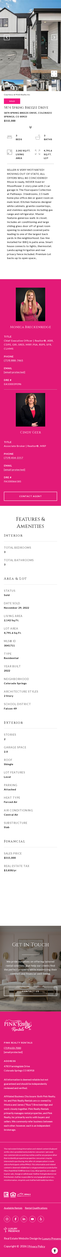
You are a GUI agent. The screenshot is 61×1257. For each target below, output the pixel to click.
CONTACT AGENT (30, 496)
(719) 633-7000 (12, 1047)
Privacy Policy (36, 1246)
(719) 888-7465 (13, 360)
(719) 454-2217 (13, 457)
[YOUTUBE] (32, 1219)
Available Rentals (13, 1207)
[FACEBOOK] (15, 1219)
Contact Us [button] (30, 991)
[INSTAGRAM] (7, 1219)
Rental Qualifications (36, 1207)
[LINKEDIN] (24, 1219)
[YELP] (41, 1219)
